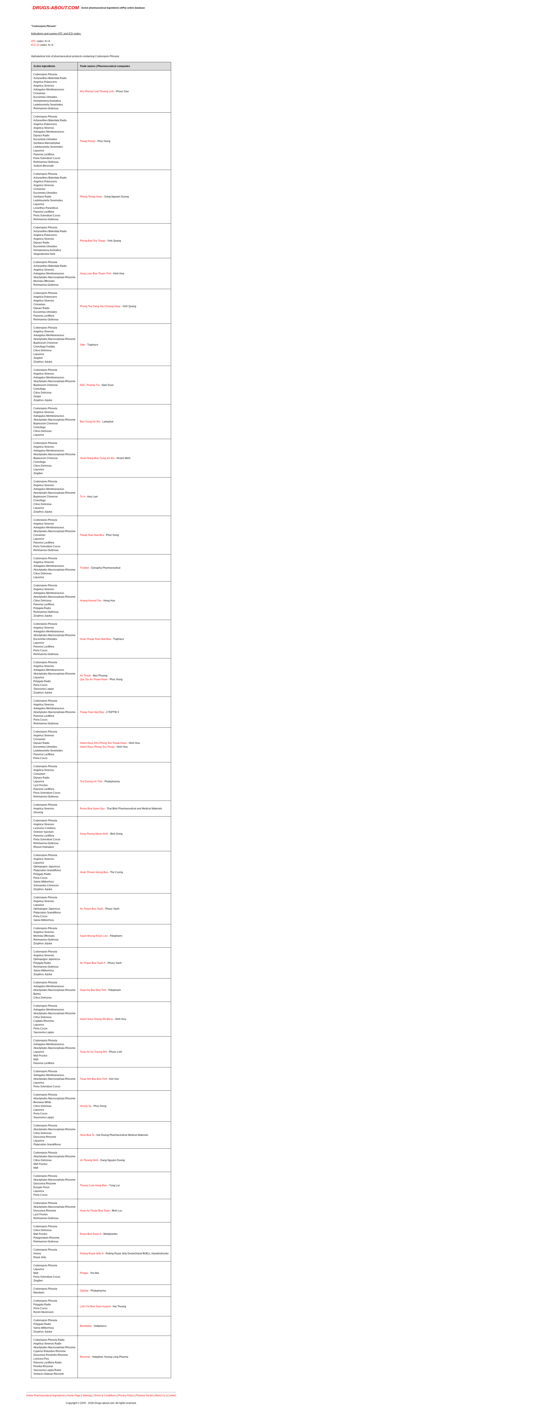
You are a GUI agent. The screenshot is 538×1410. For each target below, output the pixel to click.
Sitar (82, 344)
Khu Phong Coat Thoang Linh (97, 91)
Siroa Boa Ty (87, 1135)
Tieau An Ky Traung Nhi (93, 1051)
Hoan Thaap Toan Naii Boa (95, 639)
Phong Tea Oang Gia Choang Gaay (100, 306)
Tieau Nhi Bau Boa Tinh (93, 1078)
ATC (33, 41)
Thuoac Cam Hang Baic (93, 1185)
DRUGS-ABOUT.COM (56, 7)
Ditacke (84, 1290)
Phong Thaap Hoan (91, 196)
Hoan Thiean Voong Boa (94, 872)
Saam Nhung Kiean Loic (94, 935)
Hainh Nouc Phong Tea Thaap (97, 746)
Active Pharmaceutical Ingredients (45, 1395)
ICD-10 (35, 44)
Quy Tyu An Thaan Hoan (94, 679)
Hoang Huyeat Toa (90, 600)
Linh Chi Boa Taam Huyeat (95, 1306)
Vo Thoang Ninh (89, 1160)
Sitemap (87, 1395)
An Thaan (85, 675)
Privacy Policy (126, 1395)
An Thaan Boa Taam (91, 908)
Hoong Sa (85, 1106)
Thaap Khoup (87, 141)
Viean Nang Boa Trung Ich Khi (97, 458)
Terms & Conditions (105, 1395)
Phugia (84, 1273)
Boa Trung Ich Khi (90, 421)
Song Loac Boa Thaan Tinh (95, 273)
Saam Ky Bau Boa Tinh (93, 990)
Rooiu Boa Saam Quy (92, 808)
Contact (171, 1395)
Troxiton (84, 567)
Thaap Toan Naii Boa (92, 535)
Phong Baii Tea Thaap (92, 240)
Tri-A (82, 496)
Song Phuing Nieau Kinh (94, 833)
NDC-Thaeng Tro (90, 385)
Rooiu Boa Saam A (90, 1233)
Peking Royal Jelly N (92, 1253)
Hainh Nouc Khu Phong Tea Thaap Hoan (103, 743)
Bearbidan (86, 1326)
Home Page (74, 1395)
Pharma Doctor (144, 1395)
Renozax (85, 1356)
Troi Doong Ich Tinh (91, 781)
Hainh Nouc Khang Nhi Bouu (96, 1019)
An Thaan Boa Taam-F (92, 962)
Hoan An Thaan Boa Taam (95, 1210)
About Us (160, 1395)
